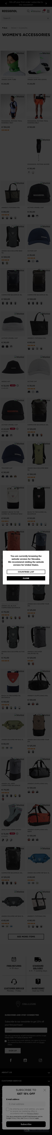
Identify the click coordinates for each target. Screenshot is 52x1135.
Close (26, 578)
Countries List (26, 572)
